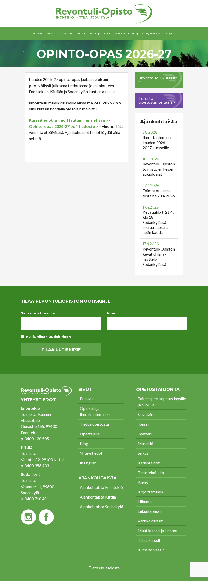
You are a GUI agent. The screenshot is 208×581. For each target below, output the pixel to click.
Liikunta (145, 501)
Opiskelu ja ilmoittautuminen (95, 411)
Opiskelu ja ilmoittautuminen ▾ (65, 33)
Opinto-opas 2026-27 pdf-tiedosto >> (65, 126)
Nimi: (111, 313)
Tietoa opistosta (94, 424)
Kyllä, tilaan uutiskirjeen (48, 336)
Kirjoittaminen (150, 491)
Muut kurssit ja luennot (158, 530)
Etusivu (37, 33)
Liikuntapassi (149, 511)
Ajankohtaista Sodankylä (101, 506)
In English (169, 33)
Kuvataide (146, 414)
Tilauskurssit (149, 540)
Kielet (143, 482)
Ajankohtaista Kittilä (98, 496)
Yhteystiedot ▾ (151, 33)
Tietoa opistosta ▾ (99, 33)
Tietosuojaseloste (104, 567)
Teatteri (145, 433)
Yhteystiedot (91, 453)
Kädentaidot (149, 462)
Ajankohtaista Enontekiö (101, 487)
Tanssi (143, 424)
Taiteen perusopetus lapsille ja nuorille (162, 401)
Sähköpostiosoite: (38, 313)
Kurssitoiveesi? (151, 549)
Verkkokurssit (150, 520)
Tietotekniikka (151, 472)
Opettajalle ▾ (121, 33)
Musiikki (145, 443)
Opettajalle (90, 433)
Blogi (135, 33)
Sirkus (143, 453)
